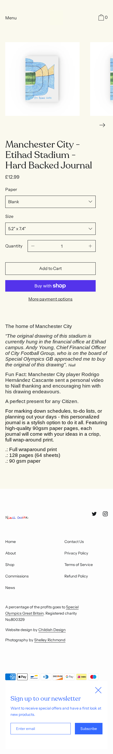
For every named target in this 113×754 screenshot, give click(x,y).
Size (9, 216)
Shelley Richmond (49, 640)
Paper (11, 189)
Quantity (13, 245)
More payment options (50, 299)
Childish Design (52, 629)
